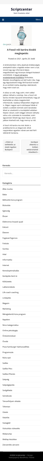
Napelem (6, 319)
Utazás (5, 412)
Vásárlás (6, 417)
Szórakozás (7, 396)
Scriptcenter (21, 9)
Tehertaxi (6, 406)
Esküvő (5, 227)
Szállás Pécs (7, 368)
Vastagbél (6, 423)
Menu (38, 19)
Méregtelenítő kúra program (14, 314)
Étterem (6, 232)
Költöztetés (7, 281)
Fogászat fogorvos (10, 238)
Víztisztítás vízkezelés (11, 428)
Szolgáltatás (7, 390)
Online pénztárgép (10, 330)
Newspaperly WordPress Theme (21, 457)
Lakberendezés (9, 287)
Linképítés (7, 298)
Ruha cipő (7, 357)
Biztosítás (6, 205)
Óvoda (5, 341)
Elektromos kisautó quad (13, 221)
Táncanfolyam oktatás (12, 401)
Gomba (6, 249)
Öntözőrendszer (9, 336)
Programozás (8, 352)
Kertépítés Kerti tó (10, 276)
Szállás (5, 363)
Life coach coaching (11, 292)
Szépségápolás (8, 385)
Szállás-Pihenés (9, 374)
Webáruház (7, 434)
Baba (5, 194)
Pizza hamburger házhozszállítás (16, 347)
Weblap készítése (10, 439)
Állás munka (8, 189)
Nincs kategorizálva (10, 325)
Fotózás (6, 243)
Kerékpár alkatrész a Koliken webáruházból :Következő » (32, 147)
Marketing (7, 309)
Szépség (6, 379)
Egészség (6, 211)
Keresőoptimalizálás (11, 270)
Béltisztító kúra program (12, 200)
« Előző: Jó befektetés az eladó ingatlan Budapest (10, 146)
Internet (6, 265)
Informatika (7, 259)
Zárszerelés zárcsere (11, 444)
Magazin (6, 303)
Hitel (4, 254)
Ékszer (5, 216)
